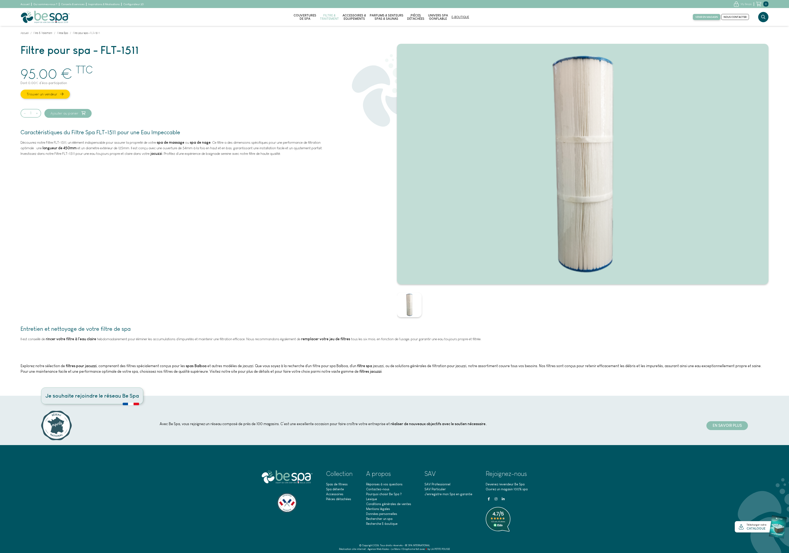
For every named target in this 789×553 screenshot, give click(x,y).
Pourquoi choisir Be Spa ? (384, 494)
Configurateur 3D (133, 4)
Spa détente (335, 489)
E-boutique (460, 17)
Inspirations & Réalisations (104, 4)
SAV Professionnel (437, 484)
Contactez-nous (377, 489)
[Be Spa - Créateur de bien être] (45, 17)
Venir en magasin (706, 17)
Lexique (371, 499)
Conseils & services (72, 4)
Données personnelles (381, 514)
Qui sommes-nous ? (45, 4)
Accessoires (334, 494)
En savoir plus (727, 425)
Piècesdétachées (415, 17)
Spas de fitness (337, 484)
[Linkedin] (503, 499)
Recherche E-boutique (382, 523)
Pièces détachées (338, 499)
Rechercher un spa (379, 519)
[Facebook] (489, 499)
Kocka (385, 549)
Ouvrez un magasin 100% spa (507, 489)
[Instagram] (496, 499)
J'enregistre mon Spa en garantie (448, 494)
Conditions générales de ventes (388, 504)
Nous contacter (735, 17)
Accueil (25, 4)
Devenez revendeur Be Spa (505, 484)
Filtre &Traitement (329, 17)
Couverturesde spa (305, 17)
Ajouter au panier (65, 113)
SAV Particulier (435, 489)
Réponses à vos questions (384, 484)
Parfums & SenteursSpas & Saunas (386, 17)
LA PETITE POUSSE (440, 549)
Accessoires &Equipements (354, 17)
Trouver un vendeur (42, 94)
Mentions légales (378, 509)
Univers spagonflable (438, 17)
